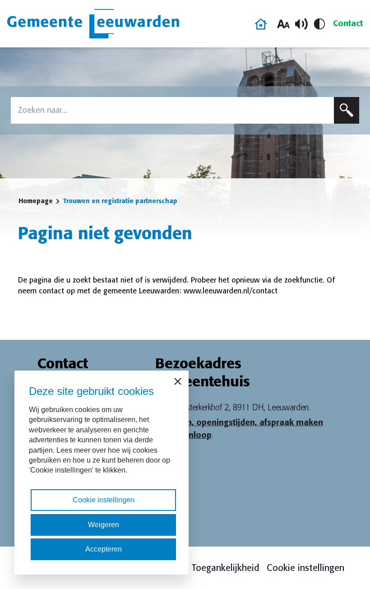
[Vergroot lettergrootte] (283, 24)
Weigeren (103, 525)
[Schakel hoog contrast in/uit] (319, 24)
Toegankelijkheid (225, 567)
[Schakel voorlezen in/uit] (301, 24)
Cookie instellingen (305, 567)
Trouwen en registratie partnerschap (120, 201)
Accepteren (103, 549)
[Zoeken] (346, 110)
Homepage (35, 201)
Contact (348, 23)
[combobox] (172, 110)
